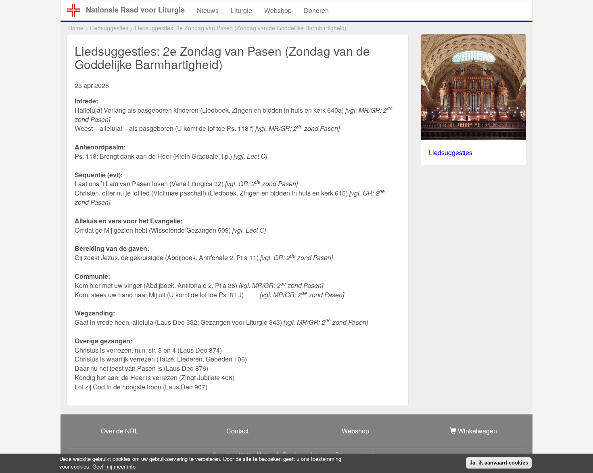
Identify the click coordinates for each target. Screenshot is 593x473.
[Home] (76, 10)
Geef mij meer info (114, 466)
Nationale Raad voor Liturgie (135, 9)
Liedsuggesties (109, 28)
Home (76, 28)
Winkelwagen (476, 430)
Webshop (278, 10)
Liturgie (241, 10)
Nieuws (208, 10)
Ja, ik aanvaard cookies (499, 463)
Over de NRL (119, 430)
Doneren (316, 10)
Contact (237, 430)
